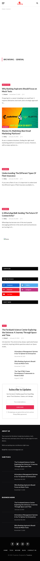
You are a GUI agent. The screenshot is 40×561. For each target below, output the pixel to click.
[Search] (37, 3)
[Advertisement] (20, 33)
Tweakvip (29, 555)
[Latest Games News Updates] (20, 3)
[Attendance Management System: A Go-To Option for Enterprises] (7, 354)
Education (6, 85)
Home (3, 9)
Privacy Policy (16, 414)
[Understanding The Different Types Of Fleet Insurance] (20, 160)
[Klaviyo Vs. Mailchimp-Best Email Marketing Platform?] (20, 118)
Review (17, 550)
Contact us (32, 550)
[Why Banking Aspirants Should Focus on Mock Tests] (20, 75)
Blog (24, 550)
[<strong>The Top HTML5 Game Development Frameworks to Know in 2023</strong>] (7, 374)
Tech (4, 326)
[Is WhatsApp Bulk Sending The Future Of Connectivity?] (20, 200)
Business (5, 127)
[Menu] (3, 3)
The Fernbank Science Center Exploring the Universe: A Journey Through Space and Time (19, 332)
